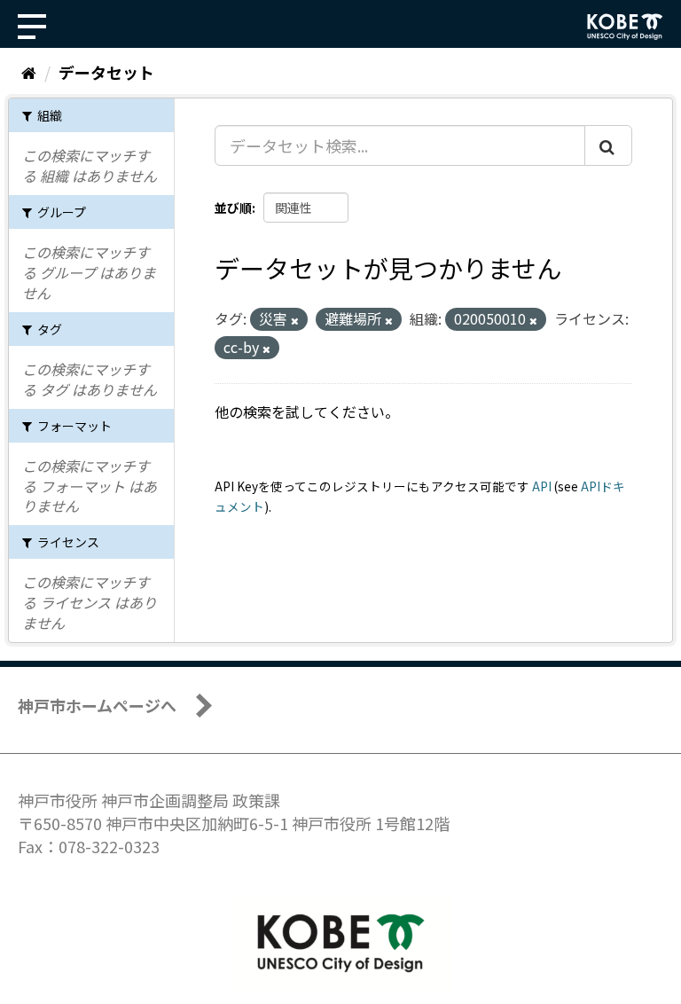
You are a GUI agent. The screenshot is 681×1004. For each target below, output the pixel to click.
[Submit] (608, 145)
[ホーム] (28, 71)
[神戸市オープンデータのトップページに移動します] (625, 26)
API (542, 486)
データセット (106, 71)
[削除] (295, 320)
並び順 (233, 207)
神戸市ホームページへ (97, 705)
